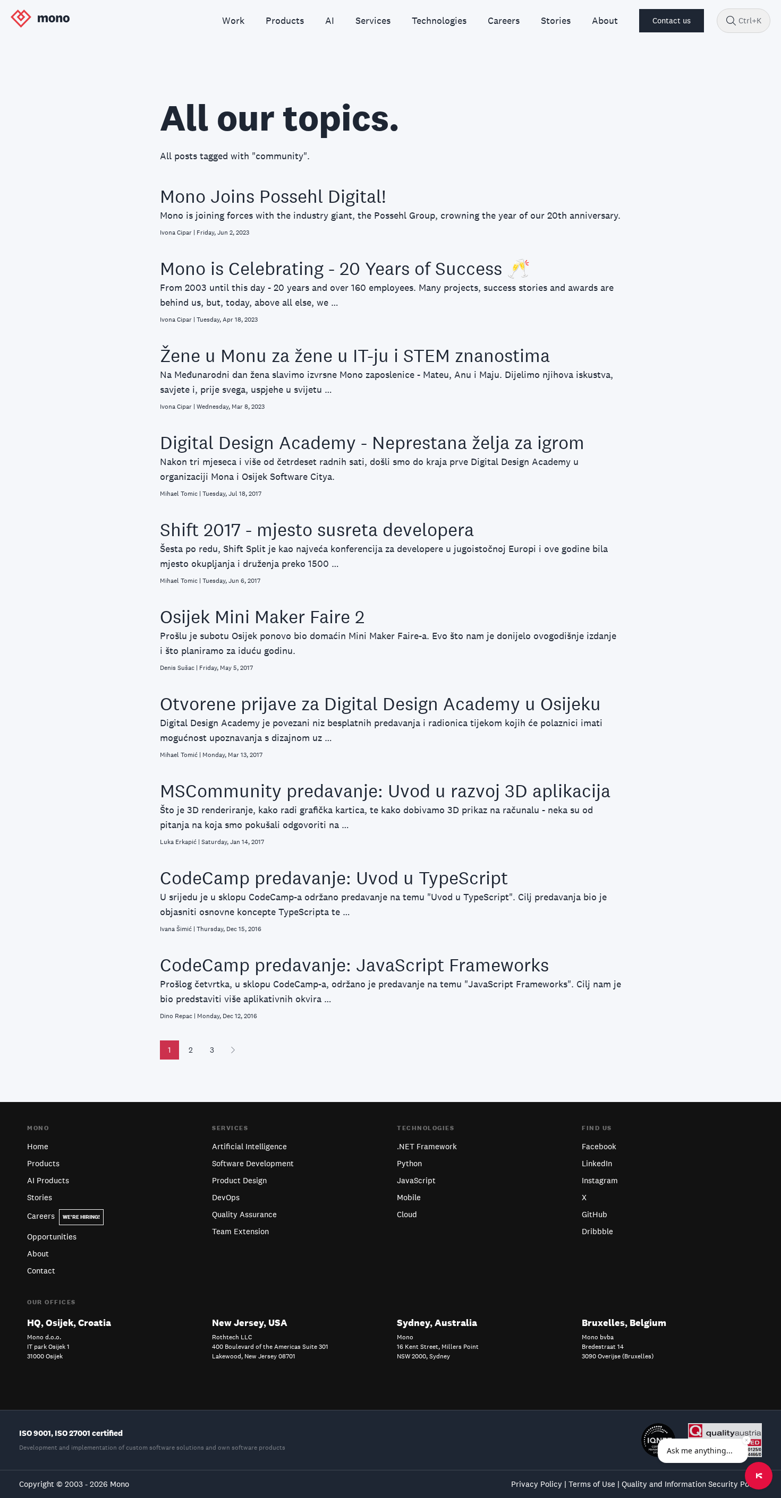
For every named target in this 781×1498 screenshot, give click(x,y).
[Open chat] (758, 1476)
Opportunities (52, 1237)
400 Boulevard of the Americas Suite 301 (270, 1346)
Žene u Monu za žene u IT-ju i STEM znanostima (355, 355)
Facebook (599, 1146)
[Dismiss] (746, 1440)
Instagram (600, 1180)
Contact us (671, 20)
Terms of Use (591, 1484)
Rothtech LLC (232, 1337)
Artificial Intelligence (249, 1146)
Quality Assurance (244, 1214)
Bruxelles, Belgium (624, 1322)
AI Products (48, 1180)
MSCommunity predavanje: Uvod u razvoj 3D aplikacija (385, 791)
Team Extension (240, 1231)
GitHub (594, 1214)
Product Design (239, 1180)
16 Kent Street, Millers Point (438, 1346)
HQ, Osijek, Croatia (69, 1322)
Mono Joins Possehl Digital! (273, 196)
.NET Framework (427, 1146)
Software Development (253, 1163)
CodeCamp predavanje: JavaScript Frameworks (354, 965)
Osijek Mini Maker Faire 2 (262, 617)
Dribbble (597, 1231)
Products (43, 1163)
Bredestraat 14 (603, 1346)
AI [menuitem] (329, 20)
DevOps (226, 1197)
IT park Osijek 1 (48, 1346)
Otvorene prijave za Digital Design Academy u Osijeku (380, 704)
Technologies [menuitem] (439, 20)
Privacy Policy (536, 1484)
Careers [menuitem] (504, 20)
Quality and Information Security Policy (692, 1484)
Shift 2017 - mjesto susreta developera (317, 529)
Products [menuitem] (285, 20)
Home (37, 1146)
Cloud (407, 1214)
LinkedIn (597, 1163)
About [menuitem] (605, 20)
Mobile (409, 1197)
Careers (63, 1216)
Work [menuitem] (233, 20)
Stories (39, 1197)
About (38, 1254)
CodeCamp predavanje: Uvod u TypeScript (334, 878)
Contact (41, 1270)
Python (409, 1163)
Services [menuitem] (372, 20)
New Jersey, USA (249, 1322)
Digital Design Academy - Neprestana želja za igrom (372, 442)
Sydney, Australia (437, 1322)
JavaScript (416, 1180)
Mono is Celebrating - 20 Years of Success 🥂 (345, 268)
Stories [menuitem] (556, 20)
